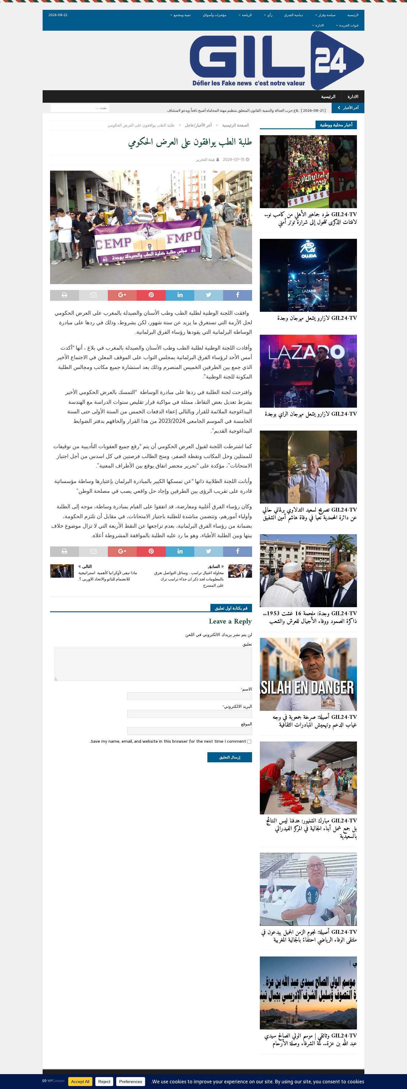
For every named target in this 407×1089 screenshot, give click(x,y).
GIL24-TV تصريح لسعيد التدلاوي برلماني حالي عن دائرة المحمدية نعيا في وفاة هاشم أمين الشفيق (309, 514)
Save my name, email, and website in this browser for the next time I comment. (168, 741)
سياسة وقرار (327, 15)
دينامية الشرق (293, 15)
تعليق (247, 644)
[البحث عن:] (80, 107)
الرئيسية (352, 15)
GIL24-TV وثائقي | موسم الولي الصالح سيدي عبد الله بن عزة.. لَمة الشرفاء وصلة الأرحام (310, 1040)
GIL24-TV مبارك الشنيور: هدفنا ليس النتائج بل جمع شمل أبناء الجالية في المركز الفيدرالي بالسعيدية (311, 829)
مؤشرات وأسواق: (214, 15)
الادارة (320, 25)
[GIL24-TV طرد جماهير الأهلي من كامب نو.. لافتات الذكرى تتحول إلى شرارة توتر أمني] (308, 171)
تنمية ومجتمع (182, 15)
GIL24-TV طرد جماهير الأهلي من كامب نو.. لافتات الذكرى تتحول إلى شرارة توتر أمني (310, 219)
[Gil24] (203, 87)
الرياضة (247, 15)
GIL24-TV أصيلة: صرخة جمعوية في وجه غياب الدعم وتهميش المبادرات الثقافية (315, 721)
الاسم (247, 689)
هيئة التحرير (205, 159)
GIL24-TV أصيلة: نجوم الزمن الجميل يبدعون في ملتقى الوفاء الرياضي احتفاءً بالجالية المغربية (309, 936)
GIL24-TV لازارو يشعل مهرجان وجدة (317, 318)
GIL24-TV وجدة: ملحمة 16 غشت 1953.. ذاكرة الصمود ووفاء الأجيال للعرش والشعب (310, 618)
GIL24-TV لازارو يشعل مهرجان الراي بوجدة (311, 414)
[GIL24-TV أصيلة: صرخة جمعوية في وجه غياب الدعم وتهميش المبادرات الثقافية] (308, 674)
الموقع (246, 724)
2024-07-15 (233, 159)
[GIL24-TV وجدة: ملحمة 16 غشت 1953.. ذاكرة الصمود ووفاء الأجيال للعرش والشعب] (308, 570)
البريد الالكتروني (238, 706)
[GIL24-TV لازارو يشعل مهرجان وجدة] (308, 275)
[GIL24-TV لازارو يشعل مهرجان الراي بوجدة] (308, 371)
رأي (269, 15)
